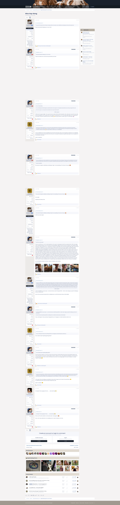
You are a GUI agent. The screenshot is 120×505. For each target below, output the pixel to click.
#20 (78, 155)
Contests (58, 6)
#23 (78, 237)
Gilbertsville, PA (30, 36)
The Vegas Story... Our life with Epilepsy (36, 487)
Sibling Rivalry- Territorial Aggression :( (40, 484)
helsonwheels (28, 15)
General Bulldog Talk (41, 481)
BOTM (55, 6)
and (42, 303)
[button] (39, 7)
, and (44, 45)
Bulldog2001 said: (38, 103)
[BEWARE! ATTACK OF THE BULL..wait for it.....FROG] (67, 462)
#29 (78, 388)
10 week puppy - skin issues (87, 56)
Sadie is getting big (32, 476)
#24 (78, 277)
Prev (27, 17)
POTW (52, 6)
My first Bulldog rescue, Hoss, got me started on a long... (39, 480)
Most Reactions (29, 450)
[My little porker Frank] (59, 468)
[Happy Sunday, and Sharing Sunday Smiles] (59, 462)
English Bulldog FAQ (86, 54)
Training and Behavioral (42, 485)
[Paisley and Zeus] (48, 465)
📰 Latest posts (85, 30)
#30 (78, 408)
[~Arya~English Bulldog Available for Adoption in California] (67, 468)
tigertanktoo (74, 481)
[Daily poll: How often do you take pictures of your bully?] (75, 468)
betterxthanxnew (31, 485)
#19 (78, 122)
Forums (37, 6)
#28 (78, 369)
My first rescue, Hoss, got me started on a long (37, 491)
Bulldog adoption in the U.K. (87, 45)
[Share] (76, 20)
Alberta (32, 62)
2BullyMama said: (38, 52)
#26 (78, 328)
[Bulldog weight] (75, 462)
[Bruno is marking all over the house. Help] (33, 465)
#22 (78, 207)
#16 (78, 20)
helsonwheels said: (39, 125)
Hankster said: (38, 411)
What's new (42, 6)
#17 (78, 49)
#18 (78, 100)
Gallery (47, 6)
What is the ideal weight (87, 51)
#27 (78, 347)
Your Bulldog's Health (39, 488)
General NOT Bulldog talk (86, 43)
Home (34, 6)
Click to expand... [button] (57, 288)
